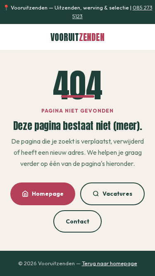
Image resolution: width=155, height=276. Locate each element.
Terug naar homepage (109, 263)
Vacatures (117, 193)
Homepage (48, 193)
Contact (77, 221)
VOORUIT (77, 37)
